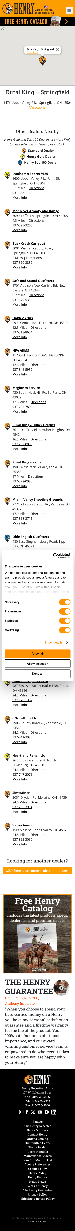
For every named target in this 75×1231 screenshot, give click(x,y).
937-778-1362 (22, 700)
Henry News (37, 1181)
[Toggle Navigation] (69, 10)
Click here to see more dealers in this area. (37, 870)
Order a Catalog (37, 1139)
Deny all (37, 673)
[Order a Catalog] (37, 933)
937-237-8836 (22, 444)
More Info (19, 197)
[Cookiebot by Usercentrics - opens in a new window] (53, 555)
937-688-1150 (22, 193)
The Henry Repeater (37, 1126)
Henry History (37, 1177)
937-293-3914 (22, 807)
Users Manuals (37, 1152)
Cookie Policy (37, 1169)
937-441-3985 (22, 737)
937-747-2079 (22, 774)
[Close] (58, 49)
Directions (32, 52)
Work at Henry (38, 1186)
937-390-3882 (22, 262)
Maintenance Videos (38, 1156)
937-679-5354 (22, 300)
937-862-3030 (22, 839)
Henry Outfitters (37, 1130)
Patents (38, 1121)
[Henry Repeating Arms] (28, 8)
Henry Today (37, 1173)
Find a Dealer (37, 1147)
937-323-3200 (22, 225)
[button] (67, 10)
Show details (53, 642)
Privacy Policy (37, 1194)
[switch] (64, 611)
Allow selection (37, 663)
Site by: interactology (37, 1221)
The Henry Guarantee (37, 1190)
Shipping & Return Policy (38, 1198)
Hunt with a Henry (37, 1143)
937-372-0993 (22, 481)
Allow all (38, 653)
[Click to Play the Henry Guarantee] (61, 987)
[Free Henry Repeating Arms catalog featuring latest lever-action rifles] (37, 20)
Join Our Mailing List (37, 1160)
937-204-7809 (22, 407)
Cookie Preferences (37, 1164)
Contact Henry (37, 1134)
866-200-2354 (41, 1101)
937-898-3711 (22, 518)
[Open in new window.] (21, 1113)
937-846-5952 (22, 369)
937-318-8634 (22, 332)
